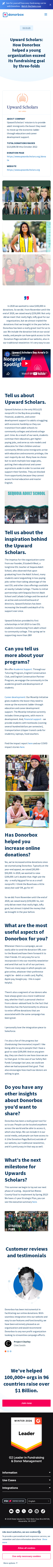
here (30, 743)
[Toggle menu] (45, 14)
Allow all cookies (26, 1548)
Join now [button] (26, 1403)
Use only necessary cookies (26, 1556)
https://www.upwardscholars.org (23, 169)
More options (9, 1563)
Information (9, 1472)
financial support (32, 719)
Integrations (10, 1487)
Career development (15, 697)
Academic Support (23, 669)
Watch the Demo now (31, 6)
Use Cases (9, 1480)
